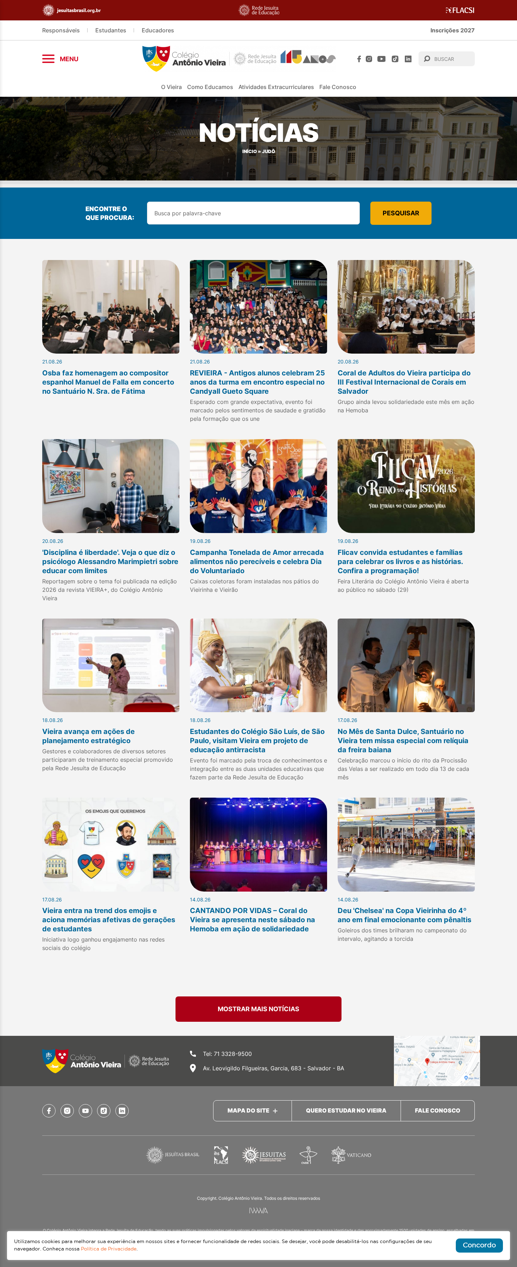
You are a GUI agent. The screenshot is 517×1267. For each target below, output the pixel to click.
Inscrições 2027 (452, 30)
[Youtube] (381, 59)
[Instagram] (369, 59)
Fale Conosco (337, 86)
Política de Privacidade (108, 1249)
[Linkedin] (408, 59)
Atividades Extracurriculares (276, 86)
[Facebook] (359, 59)
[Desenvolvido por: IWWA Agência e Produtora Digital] (259, 1211)
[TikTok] (395, 59)
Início (249, 151)
